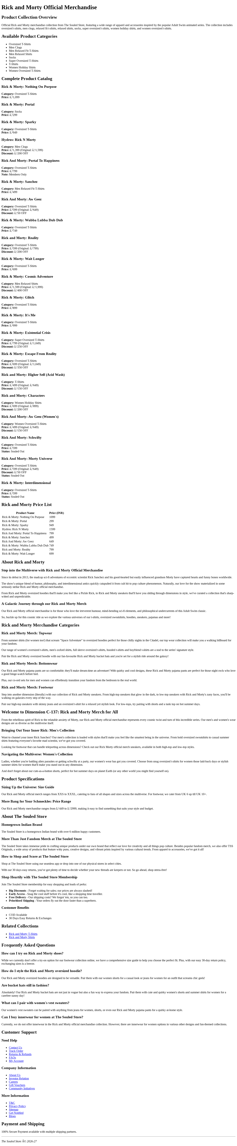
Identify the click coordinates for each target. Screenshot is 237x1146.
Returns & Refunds (20, 1054)
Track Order (16, 1050)
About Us (14, 1075)
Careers (13, 1081)
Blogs (12, 1116)
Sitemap (13, 1109)
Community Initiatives (22, 1088)
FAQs (12, 1057)
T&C (12, 1102)
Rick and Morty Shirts (22, 937)
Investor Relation (19, 1078)
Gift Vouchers (17, 1085)
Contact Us (15, 1047)
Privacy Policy (17, 1106)
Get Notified (16, 1112)
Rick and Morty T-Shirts (23, 933)
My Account (16, 1060)
